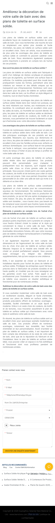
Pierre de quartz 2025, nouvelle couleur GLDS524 (41, 485)
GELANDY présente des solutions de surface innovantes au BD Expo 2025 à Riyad (41, 474)
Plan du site (33, 514)
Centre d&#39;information (25, 467)
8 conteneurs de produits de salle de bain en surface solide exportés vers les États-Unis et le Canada (41, 479)
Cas (10, 467)
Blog (5, 467)
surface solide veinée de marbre (15, 479)
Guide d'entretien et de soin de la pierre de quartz (15, 485)
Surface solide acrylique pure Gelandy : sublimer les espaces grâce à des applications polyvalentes (25, 473)
